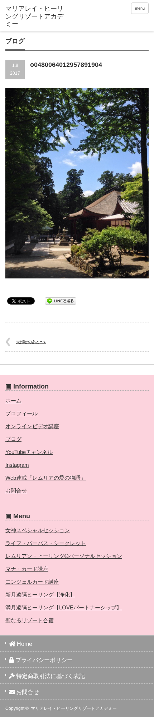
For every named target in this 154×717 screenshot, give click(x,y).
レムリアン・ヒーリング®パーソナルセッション (63, 556)
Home (23, 644)
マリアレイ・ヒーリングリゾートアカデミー (74, 708)
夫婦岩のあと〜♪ (31, 342)
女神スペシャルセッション (37, 530)
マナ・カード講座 (26, 569)
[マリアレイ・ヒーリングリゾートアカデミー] (36, 16)
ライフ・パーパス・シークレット (45, 543)
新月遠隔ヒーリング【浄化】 (40, 595)
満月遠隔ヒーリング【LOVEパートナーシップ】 (63, 607)
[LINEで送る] (60, 300)
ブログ (13, 439)
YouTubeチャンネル (29, 452)
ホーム (13, 400)
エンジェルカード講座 (32, 582)
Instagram (17, 465)
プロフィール (21, 413)
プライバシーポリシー (43, 660)
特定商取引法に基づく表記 (50, 676)
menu (140, 8)
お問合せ (16, 491)
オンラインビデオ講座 (32, 426)
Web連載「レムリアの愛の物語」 (45, 478)
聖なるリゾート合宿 (29, 620)
